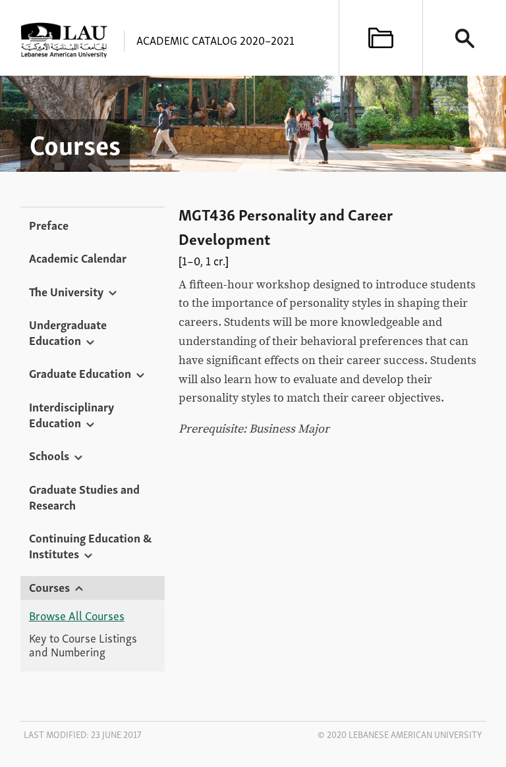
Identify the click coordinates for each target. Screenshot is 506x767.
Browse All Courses (77, 615)
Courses (49, 586)
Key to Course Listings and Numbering (83, 645)
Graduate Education (80, 372)
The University (66, 291)
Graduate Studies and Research (84, 496)
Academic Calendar (77, 257)
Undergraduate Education (68, 332)
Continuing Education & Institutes (90, 545)
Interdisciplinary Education (71, 414)
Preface (49, 224)
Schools (49, 455)
